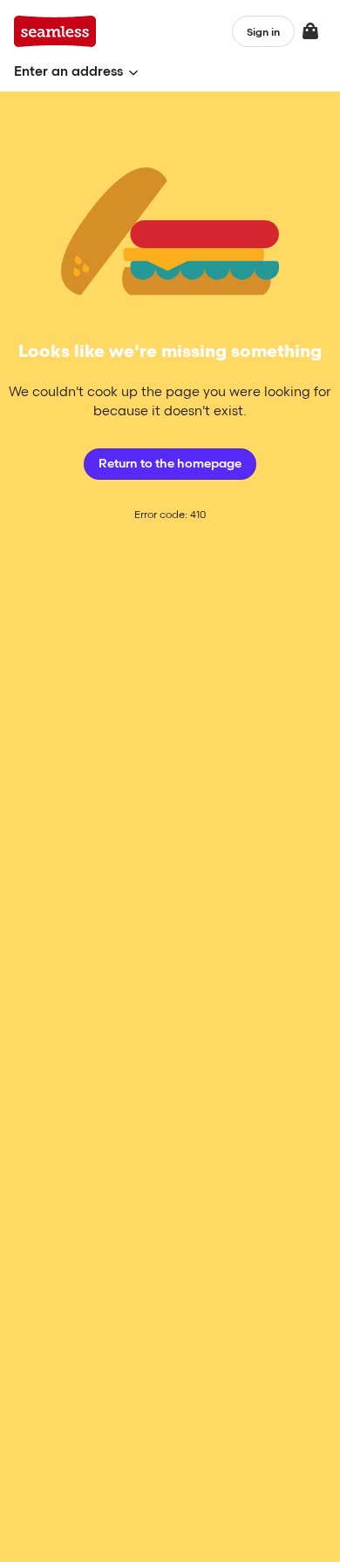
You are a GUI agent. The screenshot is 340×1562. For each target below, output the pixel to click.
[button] (76, 72)
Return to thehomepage (170, 463)
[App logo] (55, 31)
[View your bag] (310, 31)
